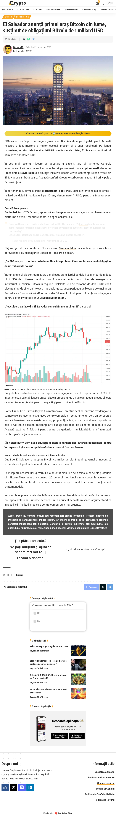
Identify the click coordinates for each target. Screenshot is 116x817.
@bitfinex (27, 234)
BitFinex (66, 190)
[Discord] (22, 787)
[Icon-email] (5, 787)
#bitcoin (83, 224)
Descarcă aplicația (104, 772)
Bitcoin (65, 141)
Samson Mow (67, 248)
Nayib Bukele (28, 172)
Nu (38, 621)
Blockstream (50, 190)
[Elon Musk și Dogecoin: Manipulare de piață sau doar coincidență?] (78, 664)
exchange (57, 212)
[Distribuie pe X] (24, 39)
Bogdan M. (18, 47)
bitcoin (19, 575)
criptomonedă (90, 168)
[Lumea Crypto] (17, 3)
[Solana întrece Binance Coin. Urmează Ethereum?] (78, 693)
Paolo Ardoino (13, 212)
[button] (5, 3)
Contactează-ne (105, 783)
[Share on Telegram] (33, 39)
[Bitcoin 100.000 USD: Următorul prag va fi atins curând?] (78, 679)
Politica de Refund (104, 799)
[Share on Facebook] (19, 39)
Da (38, 613)
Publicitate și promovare (101, 777)
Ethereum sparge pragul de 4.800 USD (49, 646)
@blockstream (45, 234)
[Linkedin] (30, 787)
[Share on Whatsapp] (28, 39)
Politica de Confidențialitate (99, 794)
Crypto (8, 17)
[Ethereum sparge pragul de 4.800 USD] (78, 650)
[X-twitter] (13, 787)
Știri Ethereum (43, 651)
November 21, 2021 (57, 240)
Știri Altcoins (42, 668)
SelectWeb (67, 813)
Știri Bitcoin (22, 17)
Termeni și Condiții (104, 788)
